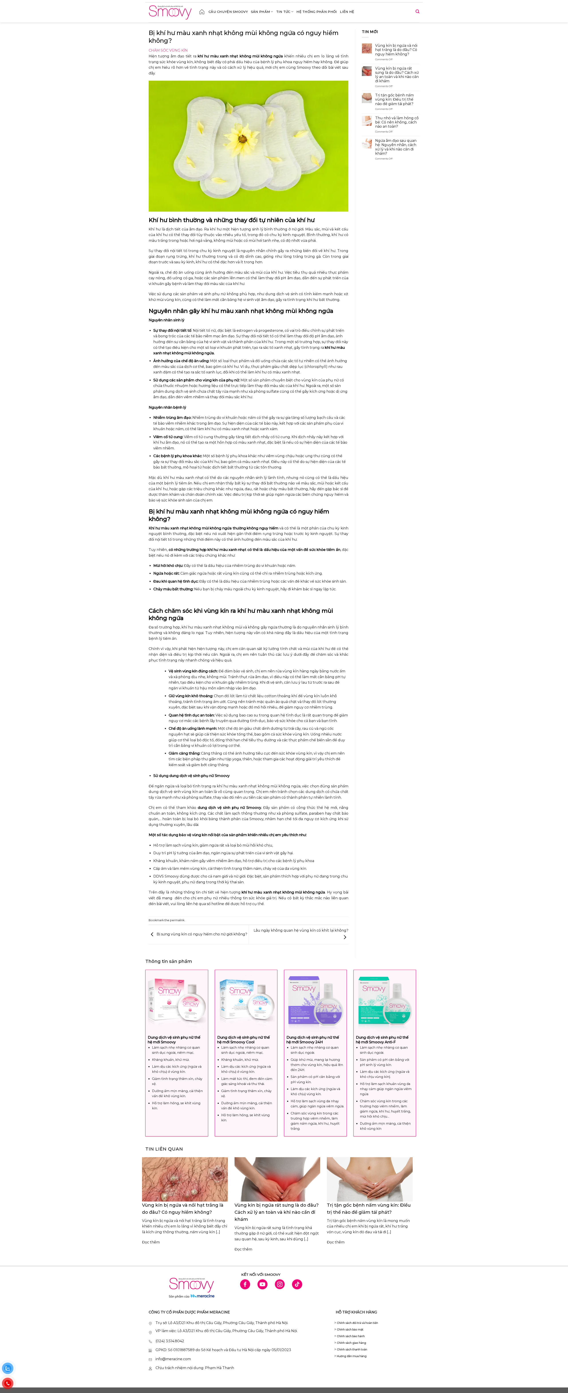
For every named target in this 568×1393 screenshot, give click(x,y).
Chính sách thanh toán (352, 1349)
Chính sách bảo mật (350, 1329)
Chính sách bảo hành (351, 1336)
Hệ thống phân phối (316, 12)
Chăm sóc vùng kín (168, 50)
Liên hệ (347, 12)
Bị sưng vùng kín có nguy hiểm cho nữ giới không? (201, 934)
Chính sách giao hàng (351, 1342)
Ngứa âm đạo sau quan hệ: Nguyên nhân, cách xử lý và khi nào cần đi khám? (395, 147)
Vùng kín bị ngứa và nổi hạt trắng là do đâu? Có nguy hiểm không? (396, 49)
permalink (177, 920)
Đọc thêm (151, 1242)
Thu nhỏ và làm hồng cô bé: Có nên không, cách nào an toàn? (397, 122)
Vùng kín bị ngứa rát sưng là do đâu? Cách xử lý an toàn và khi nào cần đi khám (397, 74)
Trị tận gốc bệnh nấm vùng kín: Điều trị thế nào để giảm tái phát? (394, 99)
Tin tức (283, 12)
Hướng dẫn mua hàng (352, 1356)
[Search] (417, 11)
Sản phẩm (260, 12)
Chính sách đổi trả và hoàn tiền (357, 1323)
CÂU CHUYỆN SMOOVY (228, 12)
